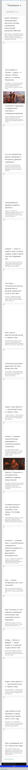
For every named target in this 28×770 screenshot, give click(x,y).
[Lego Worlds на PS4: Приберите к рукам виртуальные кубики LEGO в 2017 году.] (14, 703)
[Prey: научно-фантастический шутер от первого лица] (14, 316)
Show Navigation (21, 12)
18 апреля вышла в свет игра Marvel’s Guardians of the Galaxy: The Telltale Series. (12, 509)
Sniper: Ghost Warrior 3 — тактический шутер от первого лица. (14, 409)
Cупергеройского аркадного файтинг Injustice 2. (12, 205)
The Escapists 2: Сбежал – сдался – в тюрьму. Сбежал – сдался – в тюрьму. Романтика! (13, 75)
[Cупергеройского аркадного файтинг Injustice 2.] (14, 186)
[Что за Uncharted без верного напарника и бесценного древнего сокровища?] (14, 138)
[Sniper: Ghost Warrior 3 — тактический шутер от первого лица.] (14, 391)
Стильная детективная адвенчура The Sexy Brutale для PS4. (14, 366)
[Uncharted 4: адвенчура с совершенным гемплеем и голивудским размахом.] (14, 97)
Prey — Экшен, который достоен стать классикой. (14, 582)
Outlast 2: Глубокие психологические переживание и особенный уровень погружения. (12, 441)
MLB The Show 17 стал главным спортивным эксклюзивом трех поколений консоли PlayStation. (14, 615)
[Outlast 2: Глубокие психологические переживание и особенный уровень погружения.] (14, 428)
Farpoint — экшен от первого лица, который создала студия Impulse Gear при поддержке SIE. (14, 254)
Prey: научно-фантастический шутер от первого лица (14, 335)
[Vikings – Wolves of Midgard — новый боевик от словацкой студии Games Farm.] (14, 633)
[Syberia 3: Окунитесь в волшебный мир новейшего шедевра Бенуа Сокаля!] (14, 464)
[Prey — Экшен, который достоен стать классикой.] (14, 572)
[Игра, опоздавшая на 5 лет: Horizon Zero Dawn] (14, 735)
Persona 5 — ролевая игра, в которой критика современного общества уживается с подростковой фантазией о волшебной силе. (14, 548)
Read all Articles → (10, 759)
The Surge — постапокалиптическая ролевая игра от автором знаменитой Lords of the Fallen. (14, 288)
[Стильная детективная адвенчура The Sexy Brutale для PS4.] (14, 355)
